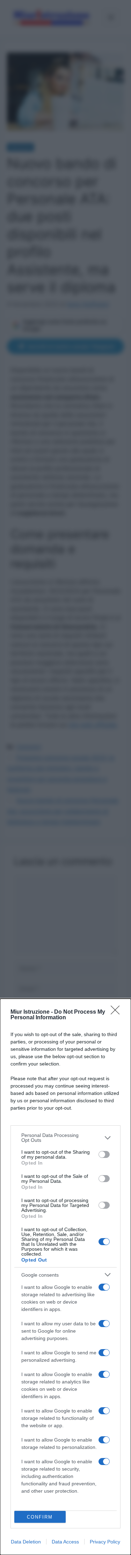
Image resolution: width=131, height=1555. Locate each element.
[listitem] (65, 1138)
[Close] (117, 1012)
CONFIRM (40, 1517)
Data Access (65, 1541)
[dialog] (65, 1277)
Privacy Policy (105, 1541)
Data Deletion (26, 1541)
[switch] (104, 1154)
